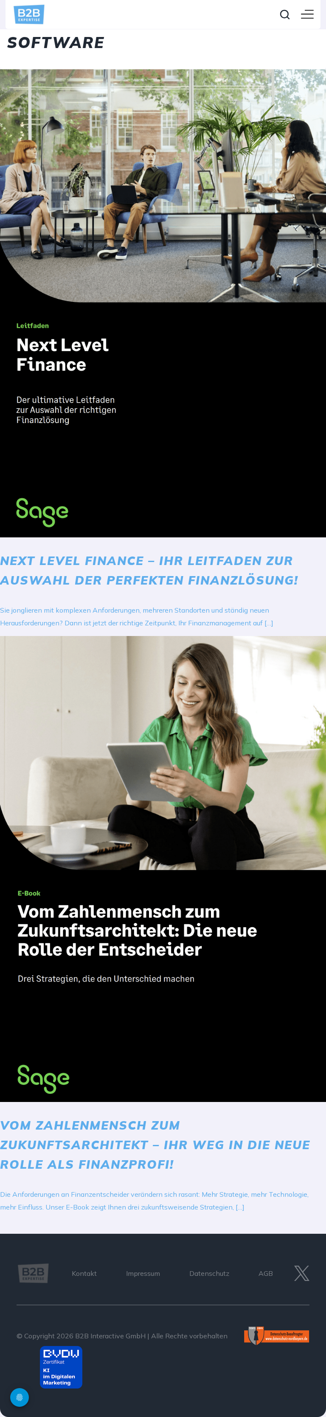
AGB (266, 1273)
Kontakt (84, 1273)
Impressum (143, 1273)
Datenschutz (209, 1273)
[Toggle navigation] (307, 14)
